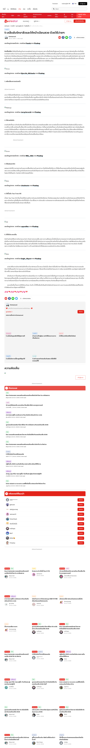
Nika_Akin (29, 156)
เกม (24, 9)
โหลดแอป (55, 4)
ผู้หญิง (65, 15)
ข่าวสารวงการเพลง (37, 15)
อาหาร (49, 15)
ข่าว (19, 15)
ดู (7, 9)
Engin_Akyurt (26, 258)
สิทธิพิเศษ (13, 9)
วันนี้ (4, 9)
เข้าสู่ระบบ (83, 4)
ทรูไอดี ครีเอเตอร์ (82, 15)
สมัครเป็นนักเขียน (79, 21)
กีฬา (12, 15)
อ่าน (20, 9)
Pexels (28, 43)
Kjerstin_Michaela (28, 73)
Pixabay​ (41, 73)
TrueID (8, 3)
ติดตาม (81, 312)
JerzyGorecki (26, 112)
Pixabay (37, 43)
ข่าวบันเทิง (26, 15)
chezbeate (25, 185)
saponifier (25, 226)
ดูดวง (72, 15)
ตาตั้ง (29, 9)
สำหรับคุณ (4, 15)
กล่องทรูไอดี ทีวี (66, 4)
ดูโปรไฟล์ (8, 312)
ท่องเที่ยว (56, 15)
